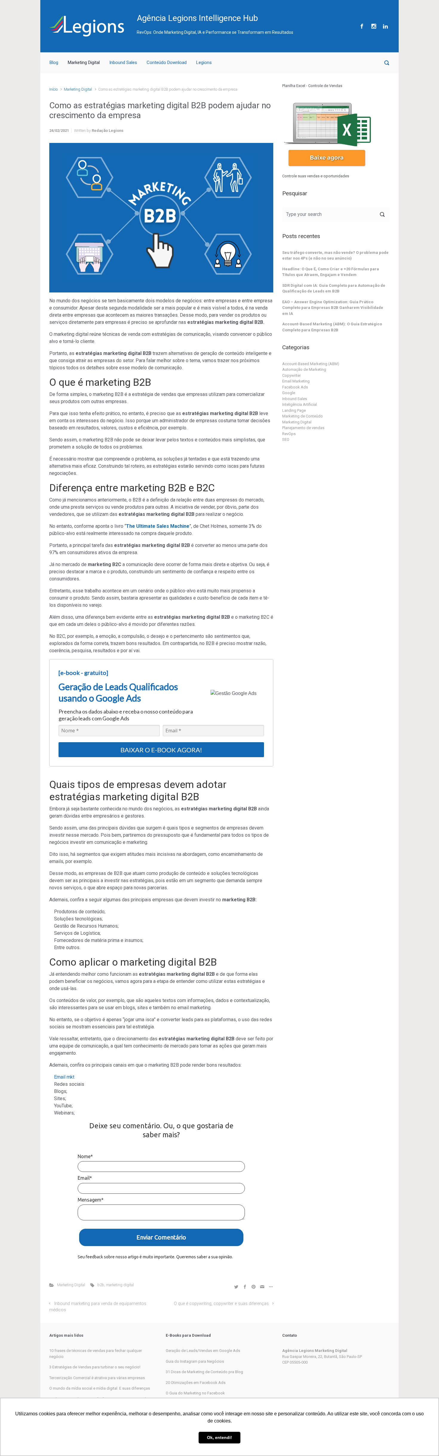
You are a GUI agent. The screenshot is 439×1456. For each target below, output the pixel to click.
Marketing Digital (84, 62)
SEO (285, 439)
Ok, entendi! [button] (219, 1437)
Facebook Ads (295, 387)
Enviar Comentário (161, 1237)
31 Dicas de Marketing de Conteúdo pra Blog (204, 1372)
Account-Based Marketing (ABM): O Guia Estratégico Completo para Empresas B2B (332, 327)
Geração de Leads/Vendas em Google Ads (203, 1350)
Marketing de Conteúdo (302, 416)
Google (288, 393)
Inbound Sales (123, 62)
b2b (100, 1285)
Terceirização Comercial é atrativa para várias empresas (97, 1378)
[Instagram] (373, 26)
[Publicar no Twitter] (236, 1286)
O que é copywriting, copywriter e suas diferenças (221, 1303)
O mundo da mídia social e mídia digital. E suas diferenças (99, 1388)
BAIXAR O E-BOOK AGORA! (161, 750)
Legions (204, 62)
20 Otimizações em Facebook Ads (195, 1382)
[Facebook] (361, 26)
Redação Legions (107, 130)
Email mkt (64, 1077)
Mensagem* (91, 1199)
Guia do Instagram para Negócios (195, 1361)
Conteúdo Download (167, 62)
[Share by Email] (262, 1286)
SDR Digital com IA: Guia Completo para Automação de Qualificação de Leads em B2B (333, 288)
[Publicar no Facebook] (245, 1286)
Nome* (85, 1156)
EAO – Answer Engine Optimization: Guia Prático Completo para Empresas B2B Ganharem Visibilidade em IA (332, 308)
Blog (54, 62)
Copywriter (291, 375)
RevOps (289, 434)
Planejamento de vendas (303, 428)
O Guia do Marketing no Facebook (195, 1393)
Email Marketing (296, 381)
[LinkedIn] (384, 26)
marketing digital (120, 1285)
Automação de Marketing (304, 369)
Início (53, 89)
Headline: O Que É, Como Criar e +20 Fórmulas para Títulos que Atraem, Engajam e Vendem (330, 272)
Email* (85, 1178)
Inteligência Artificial (299, 404)
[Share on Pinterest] (253, 1286)
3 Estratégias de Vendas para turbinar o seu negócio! (94, 1367)
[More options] (270, 1286)
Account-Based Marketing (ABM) (310, 364)
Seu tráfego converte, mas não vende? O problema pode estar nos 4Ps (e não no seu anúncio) (335, 255)
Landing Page (294, 410)
